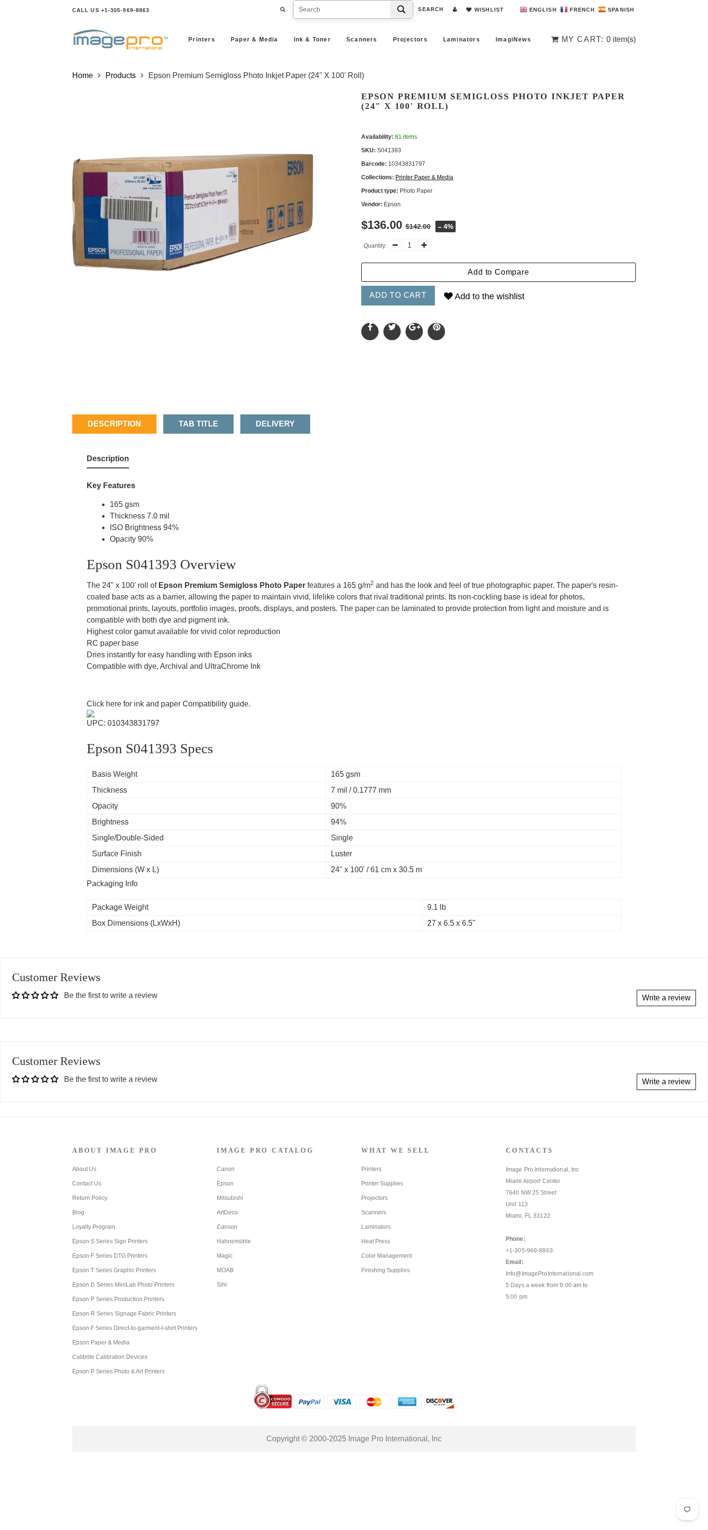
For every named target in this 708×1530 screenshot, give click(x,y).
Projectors (410, 39)
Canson (227, 1227)
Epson (225, 1183)
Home (82, 75)
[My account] (455, 9)
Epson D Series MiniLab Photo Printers (123, 1284)
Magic (225, 1255)
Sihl (222, 1284)
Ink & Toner (312, 39)
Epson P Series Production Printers (118, 1299)
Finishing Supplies (385, 1270)
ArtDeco (227, 1212)
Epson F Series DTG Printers (109, 1255)
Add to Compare (498, 272)
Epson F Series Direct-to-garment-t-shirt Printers (134, 1328)
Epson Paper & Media (101, 1342)
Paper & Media (254, 39)
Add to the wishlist (488, 296)
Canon (226, 1169)
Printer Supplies (382, 1183)
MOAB (225, 1270)
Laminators (461, 39)
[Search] (401, 9)
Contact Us (86, 1183)
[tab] (108, 460)
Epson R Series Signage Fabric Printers (124, 1313)
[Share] (370, 331)
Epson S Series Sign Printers (110, 1241)
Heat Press (375, 1241)
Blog (78, 1212)
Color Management (386, 1255)
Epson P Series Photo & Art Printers (118, 1371)
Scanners (362, 39)
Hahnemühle (234, 1241)
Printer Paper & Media (424, 177)
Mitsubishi (230, 1198)
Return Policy (89, 1198)
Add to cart (398, 295)
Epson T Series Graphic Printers (114, 1270)
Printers (201, 39)
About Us (84, 1169)
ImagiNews (513, 39)
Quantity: (375, 245)
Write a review (666, 998)
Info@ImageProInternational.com (550, 1273)
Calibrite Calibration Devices (109, 1357)
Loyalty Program (93, 1227)
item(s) (599, 39)
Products (120, 75)
